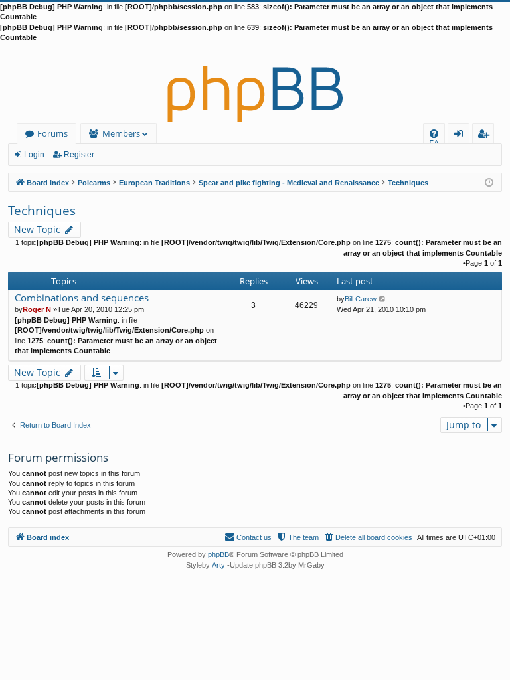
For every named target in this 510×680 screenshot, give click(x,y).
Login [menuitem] (461, 136)
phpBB (218, 554)
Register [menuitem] (486, 136)
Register (79, 154)
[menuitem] (434, 134)
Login (34, 154)
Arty (218, 565)
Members (121, 133)
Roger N (37, 309)
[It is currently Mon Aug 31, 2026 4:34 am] (489, 182)
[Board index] (255, 83)
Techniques (42, 210)
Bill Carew (361, 299)
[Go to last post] (383, 299)
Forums (52, 133)
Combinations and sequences (82, 298)
